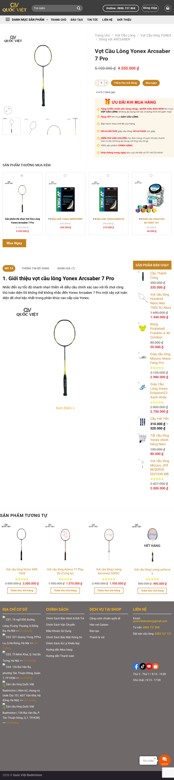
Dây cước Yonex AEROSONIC (67, 219)
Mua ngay (151, 83)
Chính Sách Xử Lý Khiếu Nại (63, 643)
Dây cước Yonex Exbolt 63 (110, 219)
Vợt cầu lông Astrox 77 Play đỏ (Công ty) (65, 571)
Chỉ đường (26, 630)
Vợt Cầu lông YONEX (155, 35)
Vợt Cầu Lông (125, 35)
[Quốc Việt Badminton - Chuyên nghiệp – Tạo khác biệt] (15, 7)
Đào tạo (77, 19)
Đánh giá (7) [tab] (66, 268)
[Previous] (8, 74)
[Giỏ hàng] (167, 8)
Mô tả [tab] (9, 268)
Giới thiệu (124, 19)
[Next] (78, 74)
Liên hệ (107, 19)
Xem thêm (64, 408)
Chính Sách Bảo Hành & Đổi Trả (65, 618)
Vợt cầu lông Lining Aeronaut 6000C (108, 571)
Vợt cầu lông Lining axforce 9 (152, 571)
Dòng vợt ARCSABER (114, 39)
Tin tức (92, 19)
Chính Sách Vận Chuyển (60, 624)
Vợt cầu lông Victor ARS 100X (22, 571)
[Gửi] (78, 8)
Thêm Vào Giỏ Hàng (125, 83)
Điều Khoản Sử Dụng (58, 631)
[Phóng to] (8, 110)
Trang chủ (58, 19)
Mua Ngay (14, 243)
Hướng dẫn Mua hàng (59, 649)
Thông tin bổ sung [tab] (35, 268)
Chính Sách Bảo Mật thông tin (64, 637)
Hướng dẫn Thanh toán (60, 656)
